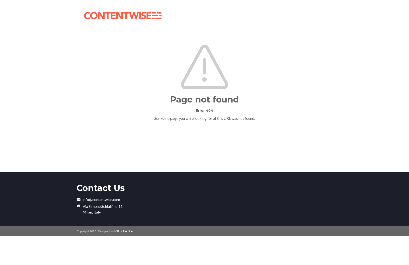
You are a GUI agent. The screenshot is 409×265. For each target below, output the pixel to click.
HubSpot (128, 231)
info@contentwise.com (101, 199)
